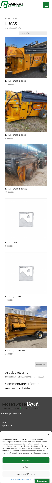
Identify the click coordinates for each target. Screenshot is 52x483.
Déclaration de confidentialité (22, 479)
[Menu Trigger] (46, 5)
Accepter (26, 460)
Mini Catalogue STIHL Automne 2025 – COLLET (24, 377)
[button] (48, 434)
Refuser (26, 467)
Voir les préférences (26, 474)
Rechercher (40, 364)
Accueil (7, 18)
